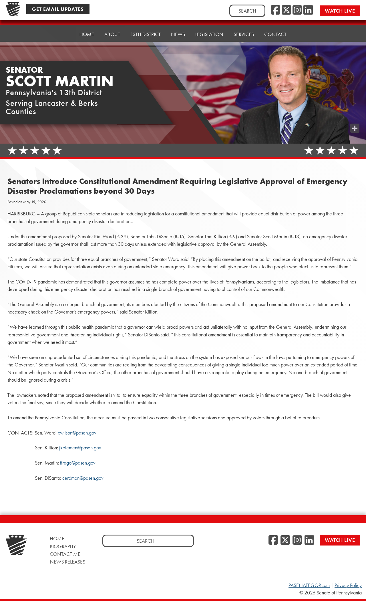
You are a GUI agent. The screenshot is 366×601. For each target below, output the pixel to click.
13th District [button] (145, 34)
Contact (275, 34)
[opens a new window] (355, 117)
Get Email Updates (58, 9)
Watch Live (340, 10)
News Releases (67, 561)
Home (86, 34)
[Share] (355, 128)
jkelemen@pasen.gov (80, 448)
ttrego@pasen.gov (78, 463)
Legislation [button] (209, 34)
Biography (63, 546)
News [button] (178, 34)
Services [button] (244, 34)
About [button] (112, 34)
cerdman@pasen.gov (83, 478)
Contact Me (65, 554)
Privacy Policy (348, 585)
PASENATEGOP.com (309, 585)
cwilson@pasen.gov (77, 433)
